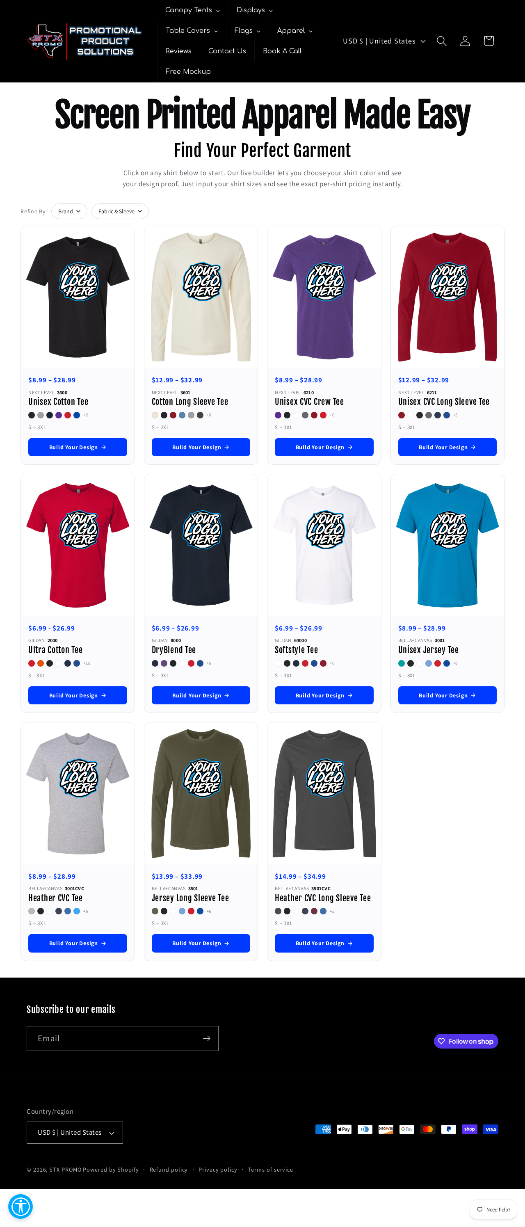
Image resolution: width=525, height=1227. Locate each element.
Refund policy (169, 1169)
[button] (442, 41)
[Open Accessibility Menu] (20, 1206)
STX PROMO (65, 1169)
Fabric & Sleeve (116, 211)
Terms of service (271, 1169)
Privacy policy (218, 1169)
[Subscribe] (206, 1038)
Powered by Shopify (111, 1169)
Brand (65, 211)
